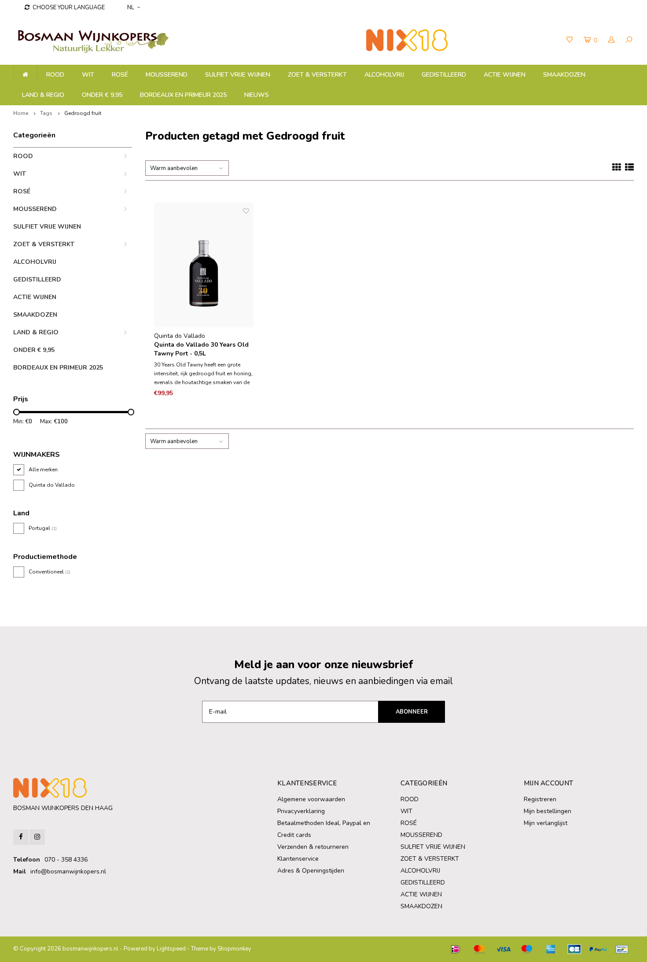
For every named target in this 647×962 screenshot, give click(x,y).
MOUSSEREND (166, 74)
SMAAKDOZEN (564, 74)
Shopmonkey (234, 949)
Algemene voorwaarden (311, 799)
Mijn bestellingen (547, 811)
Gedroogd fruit (82, 113)
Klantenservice (298, 859)
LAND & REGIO (43, 95)
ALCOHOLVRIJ (384, 74)
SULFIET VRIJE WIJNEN (237, 74)
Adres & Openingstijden (310, 870)
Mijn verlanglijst (545, 823)
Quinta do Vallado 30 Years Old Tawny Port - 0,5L (201, 349)
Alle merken (43, 469)
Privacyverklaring (301, 811)
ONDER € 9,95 (102, 95)
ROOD (55, 74)
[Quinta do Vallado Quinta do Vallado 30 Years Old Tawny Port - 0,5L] (204, 265)
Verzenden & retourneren (313, 847)
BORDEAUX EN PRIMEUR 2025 (183, 95)
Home (20, 113)
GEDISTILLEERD (444, 74)
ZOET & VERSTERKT (317, 74)
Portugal (43, 528)
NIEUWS (256, 95)
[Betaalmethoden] (455, 949)
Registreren (540, 799)
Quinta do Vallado (52, 484)
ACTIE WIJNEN (505, 74)
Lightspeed (171, 949)
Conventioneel (49, 571)
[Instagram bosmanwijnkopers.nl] (37, 837)
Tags (46, 113)
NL (130, 7)
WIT (88, 74)
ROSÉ (120, 74)
